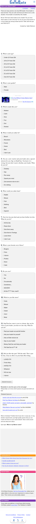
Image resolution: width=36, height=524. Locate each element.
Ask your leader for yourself (12, 334)
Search (18, 521)
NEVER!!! (7, 288)
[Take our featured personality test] (18, 481)
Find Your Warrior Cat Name (10, 400)
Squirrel (6, 211)
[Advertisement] (18, 39)
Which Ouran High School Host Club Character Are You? (17, 458)
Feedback (33, 8)
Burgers (6, 249)
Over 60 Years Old (9, 77)
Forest (6, 143)
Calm (5, 113)
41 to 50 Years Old (9, 70)
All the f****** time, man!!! (11, 291)
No (5, 278)
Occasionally (8, 281)
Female (6, 90)
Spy (5, 172)
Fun (5, 120)
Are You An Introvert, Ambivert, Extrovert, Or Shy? (15, 465)
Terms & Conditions (11, 514)
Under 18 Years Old (10, 57)
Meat (5, 317)
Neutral (6, 126)
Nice (5, 117)
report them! (14, 505)
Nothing (6, 204)
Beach (6, 136)
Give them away (9, 229)
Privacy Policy (21, 514)
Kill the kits (7, 223)
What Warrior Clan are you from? (12, 407)
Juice (5, 314)
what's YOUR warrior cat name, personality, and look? (17, 403)
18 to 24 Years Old (9, 60)
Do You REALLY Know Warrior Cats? (22, 98)
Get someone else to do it (11, 181)
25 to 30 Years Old (9, 64)
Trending (22, 521)
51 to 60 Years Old (9, 73)
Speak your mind (9, 178)
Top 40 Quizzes (26, 101)
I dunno (6, 255)
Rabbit (6, 195)
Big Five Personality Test (19, 491)
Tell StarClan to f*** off (10, 347)
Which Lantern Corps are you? (10, 463)
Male (5, 87)
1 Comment (25, 8)
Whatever (7, 369)
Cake (5, 265)
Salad (6, 311)
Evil (5, 123)
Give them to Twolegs (10, 232)
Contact (28, 514)
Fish (5, 201)
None (5, 262)
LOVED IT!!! (7, 359)
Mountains (7, 139)
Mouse (6, 198)
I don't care (7, 152)
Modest (6, 110)
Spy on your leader (9, 341)
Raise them (7, 226)
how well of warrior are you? (10, 410)
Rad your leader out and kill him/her (14, 331)
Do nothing (7, 185)
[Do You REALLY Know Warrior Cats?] (5, 99)
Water (5, 307)
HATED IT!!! (7, 365)
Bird (5, 207)
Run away (7, 175)
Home (6, 146)
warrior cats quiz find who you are (12, 397)
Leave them (7, 235)
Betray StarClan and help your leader (15, 344)
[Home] (18, 2)
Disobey (6, 168)
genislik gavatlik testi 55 (8, 460)
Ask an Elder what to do (11, 337)
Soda (5, 301)
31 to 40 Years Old (9, 67)
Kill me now (7, 372)
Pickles (6, 258)
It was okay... (8, 362)
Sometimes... (8, 284)
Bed (5, 149)
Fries (5, 252)
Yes (5, 275)
